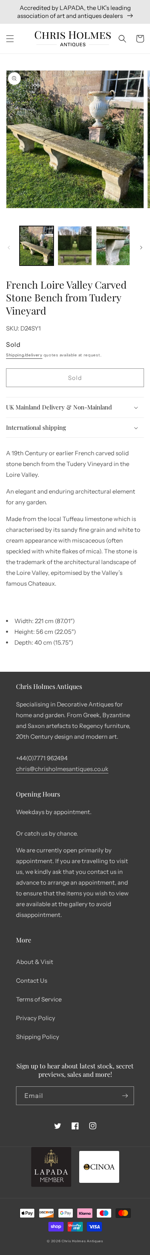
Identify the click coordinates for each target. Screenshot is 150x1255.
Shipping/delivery (24, 355)
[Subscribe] (125, 1095)
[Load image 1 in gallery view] (37, 246)
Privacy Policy (35, 1018)
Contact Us (31, 980)
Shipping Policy (37, 1037)
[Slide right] (141, 247)
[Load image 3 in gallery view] (113, 246)
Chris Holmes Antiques (82, 1241)
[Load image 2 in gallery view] (75, 246)
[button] (10, 38)
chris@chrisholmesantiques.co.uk (62, 769)
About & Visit (34, 962)
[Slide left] (9, 247)
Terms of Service (39, 999)
